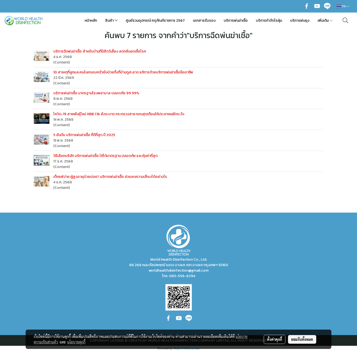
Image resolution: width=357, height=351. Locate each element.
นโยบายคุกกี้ (76, 342)
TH (344, 6)
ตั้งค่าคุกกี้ (274, 339)
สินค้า (109, 20)
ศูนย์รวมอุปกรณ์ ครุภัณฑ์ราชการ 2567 (155, 20)
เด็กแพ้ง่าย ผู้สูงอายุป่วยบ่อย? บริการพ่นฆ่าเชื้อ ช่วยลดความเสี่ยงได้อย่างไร (110, 176)
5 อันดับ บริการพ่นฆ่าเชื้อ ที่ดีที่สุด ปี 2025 (84, 135)
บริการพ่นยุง (299, 20)
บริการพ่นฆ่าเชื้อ (236, 20)
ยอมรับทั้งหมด (302, 339)
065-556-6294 (182, 276)
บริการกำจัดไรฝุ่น (269, 20)
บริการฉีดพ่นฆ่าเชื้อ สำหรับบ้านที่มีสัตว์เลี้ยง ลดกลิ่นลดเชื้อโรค (99, 51)
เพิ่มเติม (324, 20)
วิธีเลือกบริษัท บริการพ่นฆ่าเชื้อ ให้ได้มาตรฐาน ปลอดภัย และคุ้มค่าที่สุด (105, 156)
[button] (345, 20)
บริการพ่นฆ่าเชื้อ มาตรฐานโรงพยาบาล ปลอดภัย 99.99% (96, 93)
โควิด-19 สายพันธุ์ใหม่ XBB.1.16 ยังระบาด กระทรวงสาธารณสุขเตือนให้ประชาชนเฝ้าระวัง (118, 114)
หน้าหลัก (91, 20)
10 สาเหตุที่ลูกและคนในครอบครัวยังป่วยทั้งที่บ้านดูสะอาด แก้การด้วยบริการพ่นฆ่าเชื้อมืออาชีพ (123, 72)
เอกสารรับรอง (204, 20)
